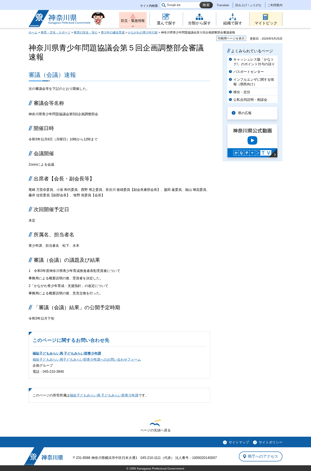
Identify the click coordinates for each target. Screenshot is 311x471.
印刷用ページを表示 (231, 38)
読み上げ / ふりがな (248, 5)
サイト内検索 (149, 5)
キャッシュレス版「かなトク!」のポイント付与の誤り (254, 62)
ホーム (33, 32)
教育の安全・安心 (86, 32)
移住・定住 (241, 92)
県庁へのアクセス (263, 456)
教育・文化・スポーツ (55, 32)
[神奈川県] (43, 456)
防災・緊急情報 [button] (133, 20)
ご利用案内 (275, 5)
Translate (223, 5)
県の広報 (245, 113)
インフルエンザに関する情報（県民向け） (253, 82)
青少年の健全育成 (113, 32)
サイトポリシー (270, 442)
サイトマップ (239, 442)
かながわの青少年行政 (143, 32)
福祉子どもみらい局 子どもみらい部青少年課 (67, 353)
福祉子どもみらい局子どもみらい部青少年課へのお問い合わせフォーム (87, 359)
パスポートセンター (248, 71)
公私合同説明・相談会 (250, 99)
